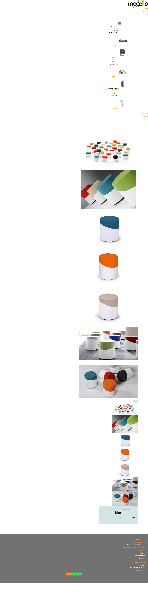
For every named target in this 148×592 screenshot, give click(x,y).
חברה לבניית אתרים (74, 576)
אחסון (114, 77)
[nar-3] (108, 305)
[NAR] (108, 189)
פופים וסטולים (114, 64)
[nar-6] (108, 382)
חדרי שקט (114, 95)
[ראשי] (108, 151)
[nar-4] (108, 343)
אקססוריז (113, 108)
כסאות (114, 57)
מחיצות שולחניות (113, 89)
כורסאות (114, 60)
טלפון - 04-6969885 (139, 542)
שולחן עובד (114, 28)
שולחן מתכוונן (114, 31)
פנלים (113, 93)
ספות (113, 62)
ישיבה (119, 509)
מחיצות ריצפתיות (114, 91)
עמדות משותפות (113, 33)
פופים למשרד (112, 509)
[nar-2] (108, 266)
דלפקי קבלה (113, 45)
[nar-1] (108, 228)
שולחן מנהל (114, 26)
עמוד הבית (126, 509)
